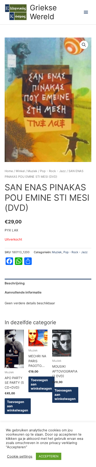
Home (9, 171)
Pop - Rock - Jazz (53, 171)
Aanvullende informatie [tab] (23, 292)
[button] (84, 45)
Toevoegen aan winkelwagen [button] (17, 406)
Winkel (20, 171)
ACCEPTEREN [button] (48, 456)
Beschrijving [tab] (15, 283)
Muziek (32, 171)
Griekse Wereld (43, 12)
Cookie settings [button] (19, 456)
